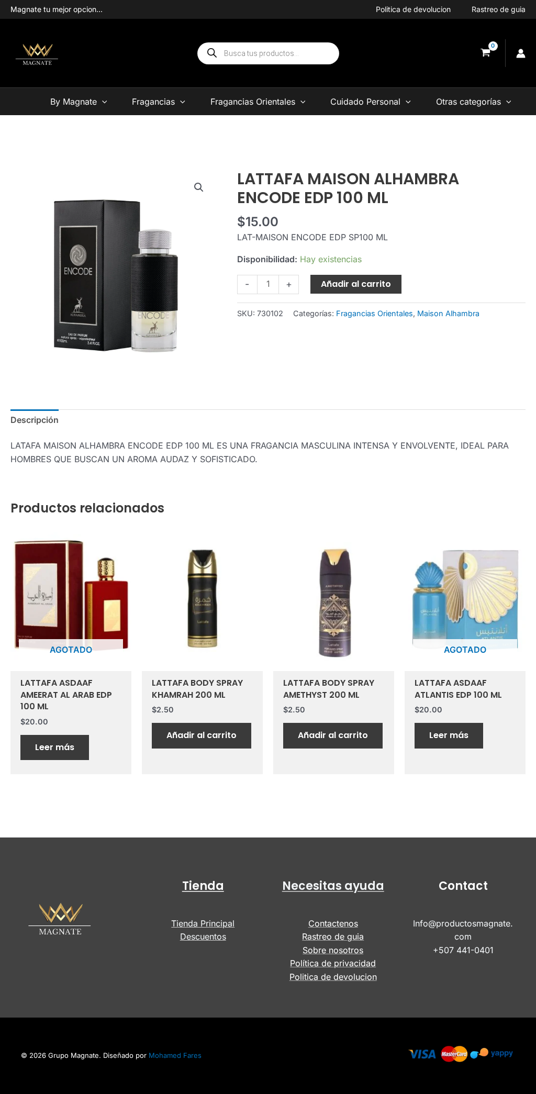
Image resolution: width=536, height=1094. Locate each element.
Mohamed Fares (175, 1055)
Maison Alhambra (448, 313)
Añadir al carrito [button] (201, 735)
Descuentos (203, 936)
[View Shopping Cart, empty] (485, 53)
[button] (198, 187)
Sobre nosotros (333, 950)
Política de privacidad (333, 963)
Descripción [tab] (34, 420)
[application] (102, 101)
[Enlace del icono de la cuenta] (521, 53)
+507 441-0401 (463, 950)
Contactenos (333, 923)
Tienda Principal (202, 923)
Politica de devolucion (413, 9)
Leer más (54, 747)
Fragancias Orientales (374, 313)
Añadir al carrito (356, 284)
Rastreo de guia (499, 9)
